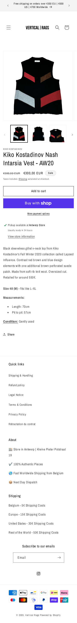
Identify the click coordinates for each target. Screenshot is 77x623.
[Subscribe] (59, 558)
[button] (8, 27)
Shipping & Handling (21, 375)
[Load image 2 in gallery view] (38, 133)
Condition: (10, 321)
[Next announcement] (69, 5)
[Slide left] (4, 134)
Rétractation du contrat (22, 424)
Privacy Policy (17, 414)
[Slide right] (72, 134)
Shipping (23, 179)
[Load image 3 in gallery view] (57, 133)
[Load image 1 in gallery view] (19, 133)
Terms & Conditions (20, 405)
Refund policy (17, 385)
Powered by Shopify (50, 615)
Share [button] (11, 334)
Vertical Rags (32, 615)
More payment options (38, 213)
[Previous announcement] (8, 5)
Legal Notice (16, 395)
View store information (21, 236)
